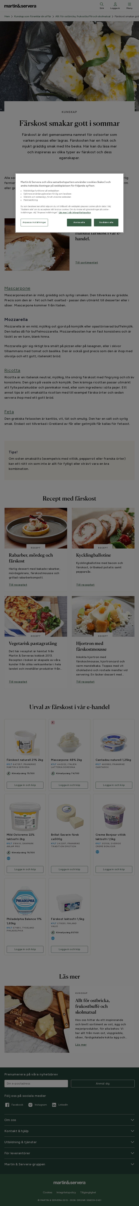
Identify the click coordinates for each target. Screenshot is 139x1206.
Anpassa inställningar (34, 222)
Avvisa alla (79, 222)
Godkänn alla (106, 222)
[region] (69, 203)
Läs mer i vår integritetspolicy (75, 212)
